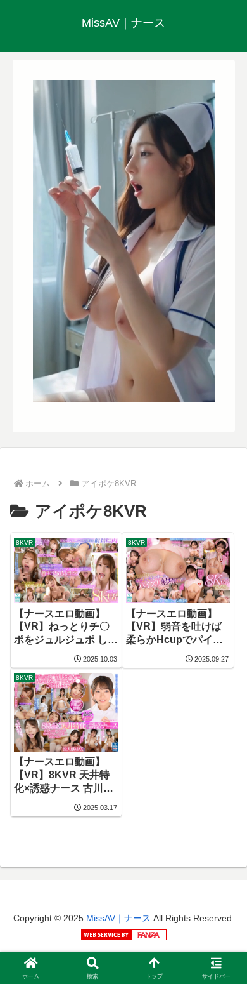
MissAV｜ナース (118, 918)
